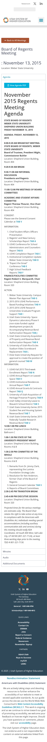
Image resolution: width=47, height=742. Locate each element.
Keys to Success (23, 657)
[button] (41, 20)
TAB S (36, 404)
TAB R (40, 397)
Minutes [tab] (7, 551)
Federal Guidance (24, 638)
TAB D (36, 260)
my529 (23, 661)
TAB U (27, 422)
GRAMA (23, 629)
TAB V (19, 221)
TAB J (34, 332)
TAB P (27, 385)
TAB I (20, 314)
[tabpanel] (23, 314)
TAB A (33, 241)
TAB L (26, 351)
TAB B (20, 250)
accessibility (25, 722)
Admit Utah (23, 654)
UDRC (23, 664)
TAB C (38, 253)
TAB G (34, 298)
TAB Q (20, 391)
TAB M (29, 361)
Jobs (23, 632)
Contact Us (23, 625)
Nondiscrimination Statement (23, 678)
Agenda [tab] (6, 77)
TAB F (21, 272)
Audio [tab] (6, 557)
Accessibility (23, 622)
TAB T (27, 413)
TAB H (37, 304)
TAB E (24, 266)
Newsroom (24, 641)
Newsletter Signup (23, 644)
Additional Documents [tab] (14, 563)
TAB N (31, 372)
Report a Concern (23, 635)
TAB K (35, 342)
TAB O (19, 378)
